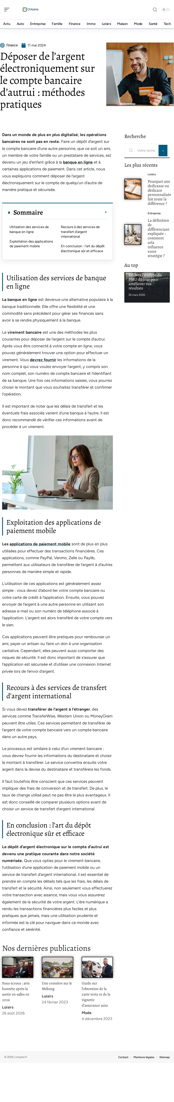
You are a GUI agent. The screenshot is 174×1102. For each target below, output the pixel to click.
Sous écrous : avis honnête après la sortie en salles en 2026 (15, 991)
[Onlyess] (30, 9)
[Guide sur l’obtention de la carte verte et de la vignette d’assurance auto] (97, 967)
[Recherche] (155, 9)
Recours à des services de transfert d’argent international (80, 232)
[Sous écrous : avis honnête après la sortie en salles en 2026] (17, 967)
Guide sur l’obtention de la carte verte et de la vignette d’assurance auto (96, 994)
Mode (86, 1013)
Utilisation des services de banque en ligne (29, 229)
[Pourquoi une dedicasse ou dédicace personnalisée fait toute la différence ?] (133, 189)
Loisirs (7, 1007)
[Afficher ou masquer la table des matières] (75, 212)
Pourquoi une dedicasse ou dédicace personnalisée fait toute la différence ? (159, 192)
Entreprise (154, 213)
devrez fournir (43, 359)
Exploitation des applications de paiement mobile (31, 243)
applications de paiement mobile (40, 544)
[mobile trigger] (7, 9)
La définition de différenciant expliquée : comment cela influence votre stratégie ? (158, 238)
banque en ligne (78, 162)
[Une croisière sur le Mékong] (57, 967)
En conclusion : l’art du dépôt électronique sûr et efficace (83, 248)
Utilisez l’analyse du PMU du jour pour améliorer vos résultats (145, 281)
